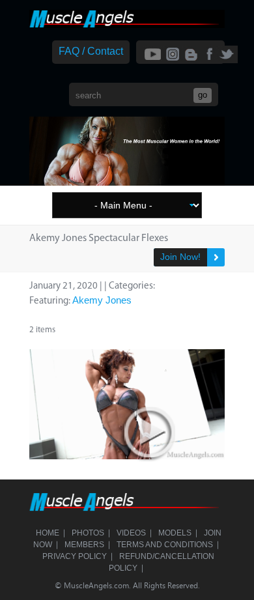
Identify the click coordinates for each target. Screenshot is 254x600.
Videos (131, 532)
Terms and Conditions (165, 544)
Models (174, 532)
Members (84, 544)
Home (47, 532)
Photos (88, 532)
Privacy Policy (74, 556)
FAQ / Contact (91, 51)
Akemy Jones (102, 300)
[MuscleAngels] (127, 24)
